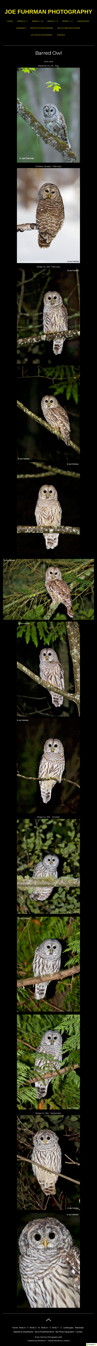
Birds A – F (22, 21)
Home (10, 21)
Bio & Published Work (68, 28)
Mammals (21, 28)
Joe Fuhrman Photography (47, 1337)
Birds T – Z (67, 21)
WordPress (41, 1340)
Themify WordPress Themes (58, 1340)
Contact (61, 35)
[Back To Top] (48, 1320)
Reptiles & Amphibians (42, 28)
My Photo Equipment (41, 35)
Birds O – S (52, 21)
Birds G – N (37, 21)
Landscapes (83, 21)
